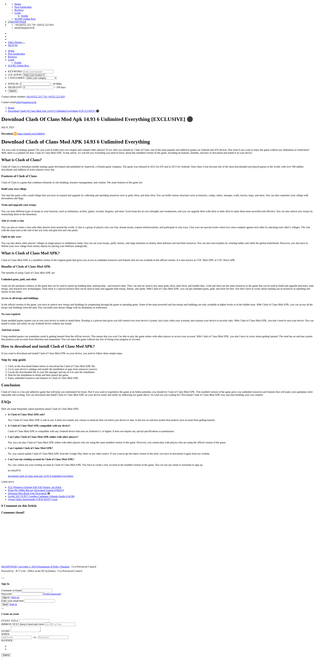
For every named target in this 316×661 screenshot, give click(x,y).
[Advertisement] (158, 541)
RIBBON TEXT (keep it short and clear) (22, 624)
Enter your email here (12, 600)
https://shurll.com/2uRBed (31, 133)
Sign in (13, 604)
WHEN (5, 634)
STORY (5, 631)
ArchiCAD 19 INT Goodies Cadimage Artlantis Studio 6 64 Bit (41, 496)
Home (17, 4)
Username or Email (11, 590)
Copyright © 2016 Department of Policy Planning (43, 566)
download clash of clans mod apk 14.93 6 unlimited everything (40, 476)
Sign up (15, 597)
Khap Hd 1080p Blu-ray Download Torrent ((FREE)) (36, 490)
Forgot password (52, 593)
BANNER (7, 640)
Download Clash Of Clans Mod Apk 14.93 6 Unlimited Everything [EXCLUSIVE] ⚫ (53, 111)
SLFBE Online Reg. (25, 18)
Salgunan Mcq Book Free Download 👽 (29, 493)
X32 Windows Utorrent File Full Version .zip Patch (34, 487)
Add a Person (15, 42)
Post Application (23, 7)
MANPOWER (9, 566)
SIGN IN (13, 45)
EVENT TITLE (9, 620)
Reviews (19, 10)
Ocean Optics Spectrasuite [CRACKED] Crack (32, 499)
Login (17, 13)
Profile (24, 15)
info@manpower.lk (26, 102)
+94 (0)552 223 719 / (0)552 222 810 (45, 96)
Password (6, 593)
